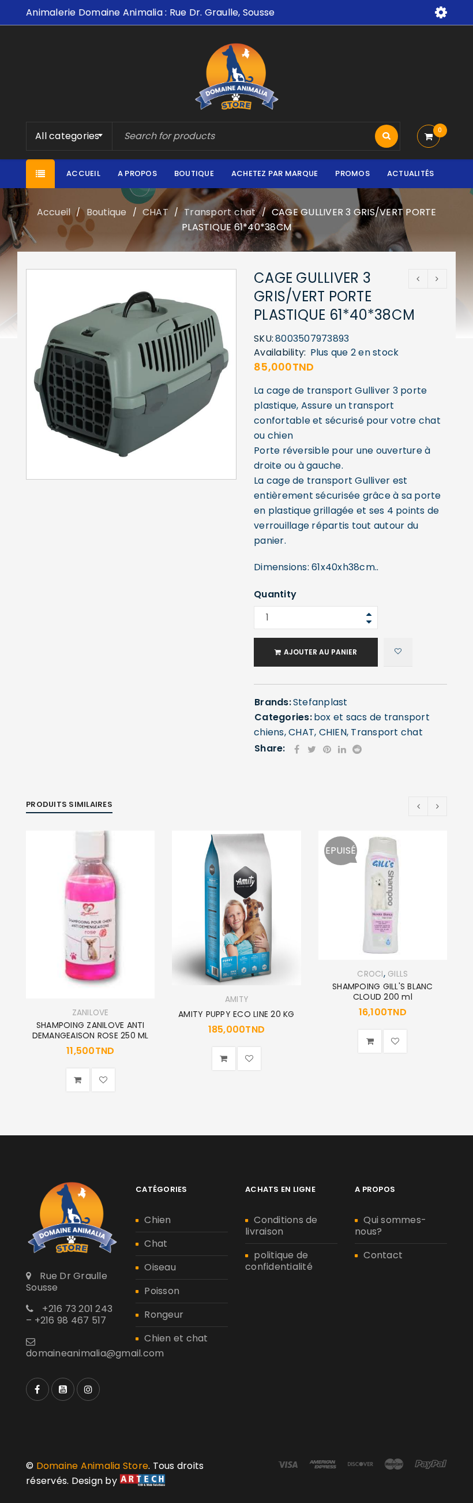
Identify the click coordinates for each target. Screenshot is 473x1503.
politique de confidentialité (279, 1260)
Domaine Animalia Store (92, 1465)
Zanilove (90, 1013)
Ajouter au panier (320, 652)
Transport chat (220, 212)
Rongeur (163, 1314)
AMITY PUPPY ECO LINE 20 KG (236, 1014)
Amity (236, 999)
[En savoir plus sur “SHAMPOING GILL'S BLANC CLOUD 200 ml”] (369, 1041)
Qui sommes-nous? (390, 1225)
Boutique (107, 212)
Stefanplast (320, 702)
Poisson (161, 1291)
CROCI (370, 974)
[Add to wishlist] (398, 652)
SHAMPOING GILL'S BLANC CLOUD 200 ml (382, 992)
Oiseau (160, 1267)
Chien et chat (176, 1338)
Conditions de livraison (281, 1225)
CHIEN (333, 732)
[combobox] (73, 136)
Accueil (54, 212)
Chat (155, 1243)
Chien (157, 1220)
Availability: (280, 352)
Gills (398, 974)
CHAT (155, 212)
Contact (383, 1255)
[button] (77, 1079)
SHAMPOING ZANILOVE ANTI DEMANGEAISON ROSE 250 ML (90, 1030)
